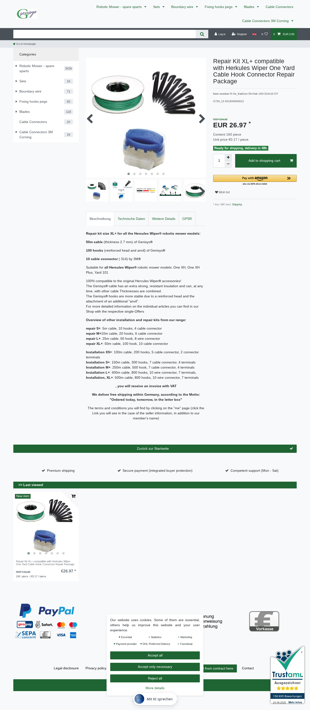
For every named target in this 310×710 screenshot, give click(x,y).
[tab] (100, 219)
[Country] (254, 34)
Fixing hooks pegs (219, 7)
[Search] (202, 34)
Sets (157, 7)
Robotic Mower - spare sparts (119, 7)
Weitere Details (163, 219)
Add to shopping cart (264, 160)
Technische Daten (131, 219)
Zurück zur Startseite (153, 448)
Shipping (236, 204)
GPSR (187, 219)
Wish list (224, 192)
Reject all (155, 678)
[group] (46, 524)
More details (155, 688)
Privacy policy (95, 668)
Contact (248, 668)
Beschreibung (100, 219)
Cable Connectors (279, 7)
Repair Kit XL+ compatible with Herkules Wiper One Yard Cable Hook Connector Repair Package (45, 563)
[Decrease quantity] (228, 164)
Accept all (155, 655)
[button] (255, 180)
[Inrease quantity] (228, 157)
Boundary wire (182, 7)
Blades (249, 7)
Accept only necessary (155, 667)
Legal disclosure (66, 668)
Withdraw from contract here (211, 668)
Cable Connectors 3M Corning (266, 21)
